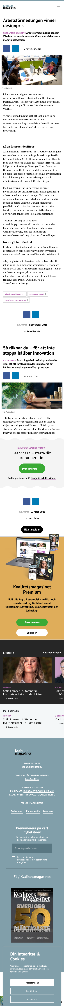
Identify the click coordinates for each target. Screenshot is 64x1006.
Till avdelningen (52, 652)
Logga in (32, 632)
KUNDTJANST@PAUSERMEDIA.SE (38, 791)
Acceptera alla (32, 982)
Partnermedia (33, 811)
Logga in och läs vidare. (43, 478)
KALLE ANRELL (32, 779)
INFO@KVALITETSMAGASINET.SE (39, 794)
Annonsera (48, 811)
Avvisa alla (32, 999)
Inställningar (32, 991)
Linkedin (32, 883)
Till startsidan (32, 529)
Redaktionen (17, 811)
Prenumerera (29, 468)
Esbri (45, 425)
